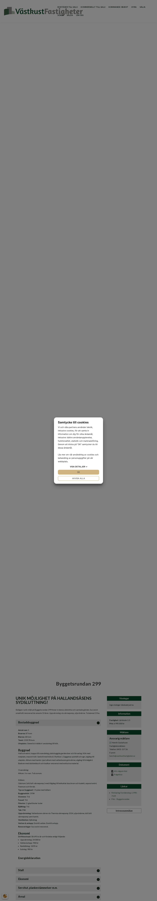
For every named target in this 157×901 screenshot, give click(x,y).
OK (78, 472)
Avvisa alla (78, 478)
